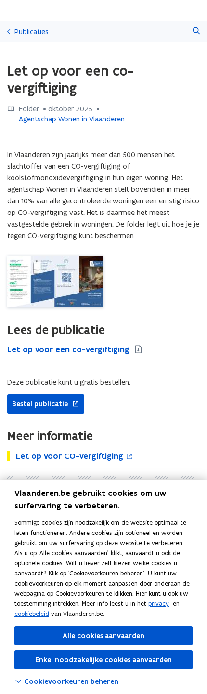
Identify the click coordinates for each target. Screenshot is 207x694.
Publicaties (31, 31)
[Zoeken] (196, 31)
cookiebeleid (31, 614)
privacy (158, 604)
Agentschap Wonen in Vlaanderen (72, 118)
